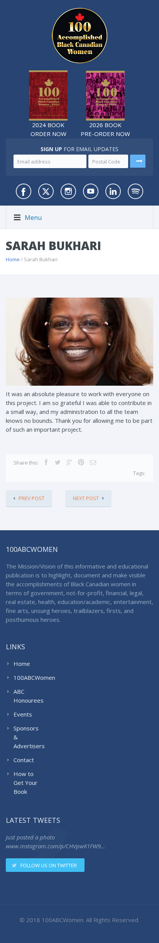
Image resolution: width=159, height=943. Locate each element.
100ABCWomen (28, 677)
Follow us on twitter (48, 865)
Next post (86, 498)
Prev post (31, 498)
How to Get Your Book (25, 782)
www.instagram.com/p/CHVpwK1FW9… (55, 846)
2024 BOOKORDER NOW (48, 129)
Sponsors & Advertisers (28, 737)
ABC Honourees (28, 696)
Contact (24, 760)
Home (13, 259)
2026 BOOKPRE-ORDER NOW (105, 129)
